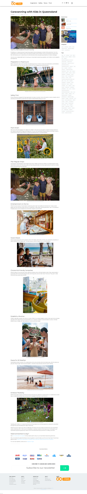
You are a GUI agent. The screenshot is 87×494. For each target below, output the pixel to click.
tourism (63, 106)
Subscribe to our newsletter (40, 468)
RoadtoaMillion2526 (71, 48)
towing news (67, 106)
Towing (22, 479)
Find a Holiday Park (12, 479)
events (72, 74)
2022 (62, 55)
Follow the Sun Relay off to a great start (68, 79)
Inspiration (33, 3)
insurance (63, 85)
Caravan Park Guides (48, 480)
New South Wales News (65, 90)
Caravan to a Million (71, 63)
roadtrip (63, 98)
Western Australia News (70, 111)
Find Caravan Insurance (12, 484)
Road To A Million (64, 48)
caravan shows (64, 63)
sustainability (71, 101)
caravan (65, 58)
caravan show (69, 61)
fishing (67, 77)
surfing (66, 101)
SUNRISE (63, 101)
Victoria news (66, 109)
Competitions (64, 71)
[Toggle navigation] (72, 3)
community (63, 69)
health (72, 82)
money (73, 85)
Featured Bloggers (36, 480)
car (62, 58)
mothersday (72, 87)
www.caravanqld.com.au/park (19, 435)
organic (63, 93)
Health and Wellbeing (36, 481)
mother (63, 87)
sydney (63, 103)
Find (50, 3)
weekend (70, 109)
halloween (68, 82)
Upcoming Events (47, 479)
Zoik (52, 488)
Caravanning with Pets (65, 66)
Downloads (22, 481)
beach (74, 55)
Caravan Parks (23, 480)
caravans (71, 66)
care (74, 66)
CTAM (15, 14)
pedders (70, 93)
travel (72, 106)
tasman (66, 103)
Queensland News (64, 95)
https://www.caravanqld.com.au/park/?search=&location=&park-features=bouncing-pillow (35, 439)
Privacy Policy (43, 489)
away (71, 55)
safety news (71, 98)
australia (67, 55)
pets (73, 93)
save (75, 98)
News (45, 3)
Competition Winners (69, 69)
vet (62, 109)
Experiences (35, 479)
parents (66, 93)
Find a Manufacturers (12, 481)
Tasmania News (71, 103)
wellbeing (63, 111)
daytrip (73, 71)
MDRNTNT (70, 85)
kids (66, 85)
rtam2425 (67, 98)
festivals (63, 77)
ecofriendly (63, 74)
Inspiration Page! (30, 441)
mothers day (67, 87)
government (64, 82)
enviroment (68, 74)
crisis (68, 71)
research (70, 95)
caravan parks (64, 61)
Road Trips (34, 484)
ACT (64, 55)
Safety (40, 3)
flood (70, 77)
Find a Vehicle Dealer (12, 480)
